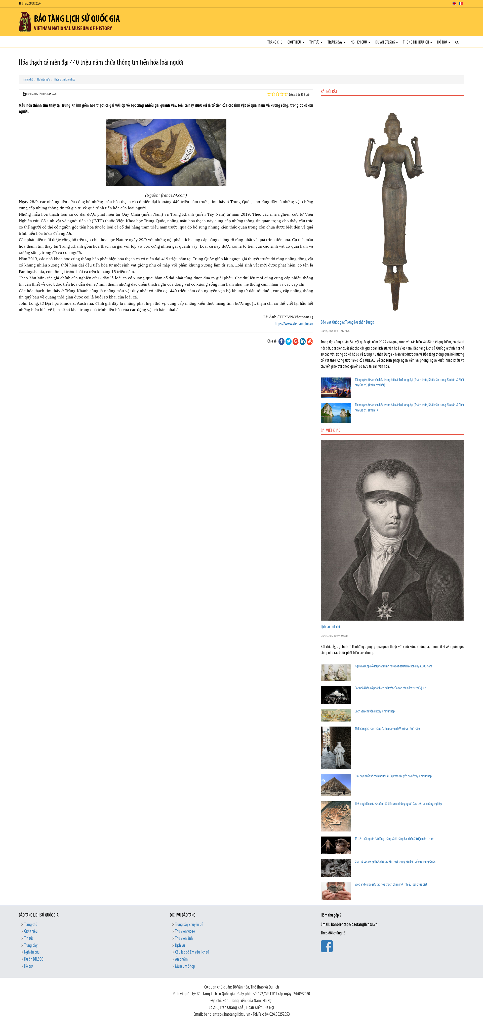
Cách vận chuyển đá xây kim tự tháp (375, 711)
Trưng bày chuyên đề (189, 925)
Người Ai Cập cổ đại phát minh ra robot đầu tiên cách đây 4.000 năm (393, 666)
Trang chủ (275, 42)
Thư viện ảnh (184, 938)
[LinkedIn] (303, 341)
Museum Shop (185, 966)
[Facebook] (281, 341)
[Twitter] (289, 341)
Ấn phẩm (181, 959)
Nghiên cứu (359, 42)
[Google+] (296, 341)
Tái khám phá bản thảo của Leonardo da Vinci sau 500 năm (387, 729)
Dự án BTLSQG (385, 42)
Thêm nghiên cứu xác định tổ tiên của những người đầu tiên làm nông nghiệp (398, 804)
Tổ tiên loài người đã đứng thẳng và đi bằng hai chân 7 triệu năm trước (394, 839)
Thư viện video (185, 931)
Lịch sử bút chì (330, 627)
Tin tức (314, 42)
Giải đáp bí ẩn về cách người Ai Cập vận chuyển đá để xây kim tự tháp (393, 776)
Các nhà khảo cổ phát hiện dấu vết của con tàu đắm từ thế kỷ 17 (390, 688)
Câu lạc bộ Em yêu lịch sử (192, 952)
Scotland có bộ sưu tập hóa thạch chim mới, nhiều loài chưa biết (391, 885)
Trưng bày (335, 42)
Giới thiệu (295, 42)
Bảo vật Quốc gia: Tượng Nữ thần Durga (347, 322)
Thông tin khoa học (64, 80)
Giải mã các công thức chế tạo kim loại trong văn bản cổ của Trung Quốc (395, 862)
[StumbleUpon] (310, 341)
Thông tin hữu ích (416, 42)
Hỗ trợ (442, 42)
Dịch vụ (180, 945)
